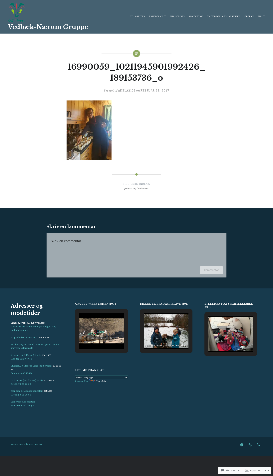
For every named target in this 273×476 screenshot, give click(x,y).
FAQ (260, 16)
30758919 (47, 390)
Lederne (249, 16)
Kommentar (211, 270)
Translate (101, 381)
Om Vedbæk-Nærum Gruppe (223, 16)
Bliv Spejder (177, 16)
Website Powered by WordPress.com (26, 444)
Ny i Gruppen (137, 16)
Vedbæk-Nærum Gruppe (48, 27)
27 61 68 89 (43, 337)
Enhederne (156, 16)
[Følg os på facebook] (242, 445)
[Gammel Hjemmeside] (250, 445)
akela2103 (127, 90)
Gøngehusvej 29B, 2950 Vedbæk (28, 322)
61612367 (46, 355)
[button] (92, 338)
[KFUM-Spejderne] (258, 445)
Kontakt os (196, 16)
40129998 (49, 380)
